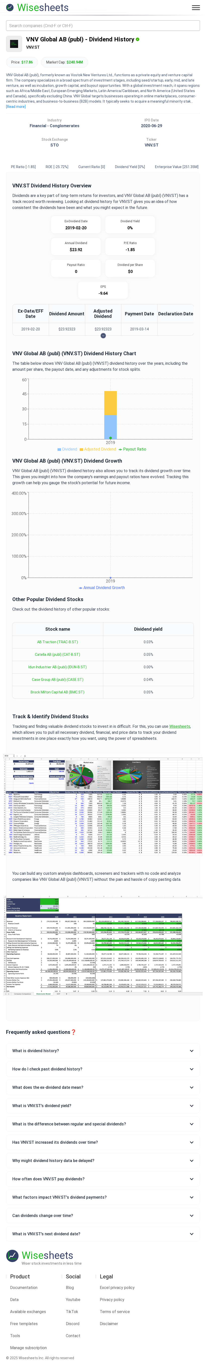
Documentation (23, 1287)
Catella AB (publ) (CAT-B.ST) (57, 655)
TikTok (72, 1311)
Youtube (73, 1299)
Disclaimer (109, 1323)
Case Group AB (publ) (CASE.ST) (57, 680)
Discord (72, 1323)
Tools (15, 1335)
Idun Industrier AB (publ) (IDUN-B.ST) (57, 667)
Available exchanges (28, 1311)
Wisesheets (179, 726)
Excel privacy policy (117, 1287)
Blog (70, 1287)
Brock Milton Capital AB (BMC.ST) (57, 692)
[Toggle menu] (196, 8)
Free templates (24, 1323)
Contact (73, 1335)
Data (14, 1299)
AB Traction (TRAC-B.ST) (57, 642)
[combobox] (103, 25)
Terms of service (115, 1311)
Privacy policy (112, 1299)
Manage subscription (28, 1347)
